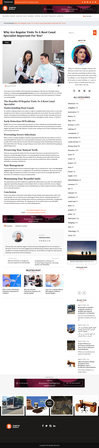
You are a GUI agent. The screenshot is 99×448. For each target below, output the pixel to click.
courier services (73, 142)
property (71, 210)
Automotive (72, 112)
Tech (69, 227)
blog (69, 120)
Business (12, 16)
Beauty (70, 116)
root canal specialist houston (25, 93)
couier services (73, 138)
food (69, 167)
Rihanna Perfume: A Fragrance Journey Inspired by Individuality (19, 261)
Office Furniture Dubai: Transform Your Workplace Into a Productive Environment (87, 364)
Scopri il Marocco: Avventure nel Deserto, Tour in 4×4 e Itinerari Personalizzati (86, 346)
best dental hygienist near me (36, 210)
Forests (70, 172)
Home (6, 23)
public (70, 214)
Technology (52, 16)
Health (25, 16)
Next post (55, 258)
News (70, 206)
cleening (71, 129)
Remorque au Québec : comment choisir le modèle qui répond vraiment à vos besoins (86, 310)
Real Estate (44, 16)
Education (19, 16)
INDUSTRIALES (73, 180)
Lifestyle (71, 193)
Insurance (31, 16)
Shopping (37, 16)
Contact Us (60, 16)
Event (70, 155)
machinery (71, 197)
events (70, 159)
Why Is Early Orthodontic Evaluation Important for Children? (11, 291)
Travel (70, 235)
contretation (72, 133)
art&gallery (71, 108)
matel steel (72, 201)
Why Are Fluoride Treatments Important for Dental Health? (32, 291)
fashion (70, 163)
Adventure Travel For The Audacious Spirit (26, 2)
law (69, 189)
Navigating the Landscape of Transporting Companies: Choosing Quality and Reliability (46, 262)
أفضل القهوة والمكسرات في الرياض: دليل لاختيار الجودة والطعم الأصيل (87, 329)
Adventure (6, 16)
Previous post (12, 258)
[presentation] (79, 293)
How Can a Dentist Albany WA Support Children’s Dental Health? (54, 291)
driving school (72, 146)
